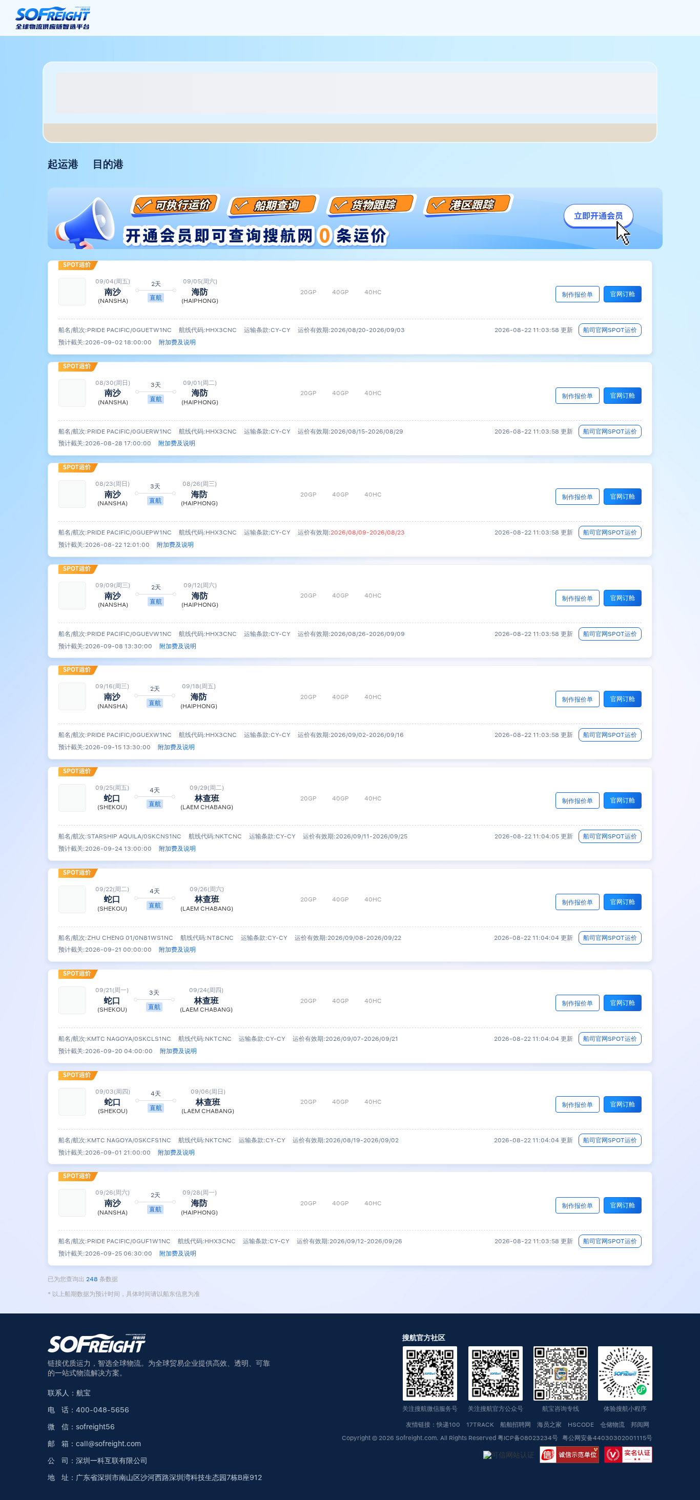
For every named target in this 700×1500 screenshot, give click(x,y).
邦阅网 (640, 1425)
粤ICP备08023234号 (529, 1438)
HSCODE (581, 1425)
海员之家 (549, 1425)
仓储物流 (612, 1425)
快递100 (448, 1425)
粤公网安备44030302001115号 (607, 1438)
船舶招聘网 (515, 1425)
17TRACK (480, 1425)
